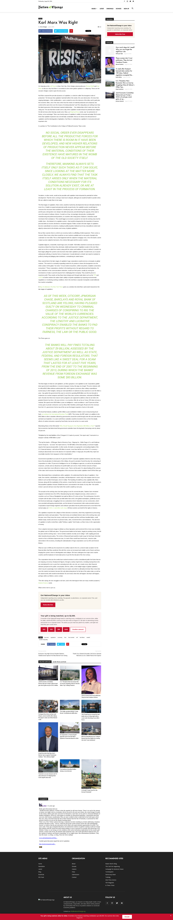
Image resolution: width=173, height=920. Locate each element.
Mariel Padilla (119, 64)
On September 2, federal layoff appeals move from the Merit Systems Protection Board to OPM (69, 736)
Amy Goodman (120, 89)
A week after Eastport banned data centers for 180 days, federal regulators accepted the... (124, 72)
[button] (132, 8)
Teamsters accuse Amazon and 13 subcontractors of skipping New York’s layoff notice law (47, 775)
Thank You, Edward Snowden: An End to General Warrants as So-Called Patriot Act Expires (87, 654)
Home (40, 864)
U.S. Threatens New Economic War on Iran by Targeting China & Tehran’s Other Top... (125, 84)
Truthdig (107, 877)
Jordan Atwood (120, 101)
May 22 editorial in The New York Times (51, 287)
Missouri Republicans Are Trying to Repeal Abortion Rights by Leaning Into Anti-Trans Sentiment (90, 738)
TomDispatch (109, 872)
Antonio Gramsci (43, 583)
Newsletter (41, 866)
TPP (94, 275)
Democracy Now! (110, 874)
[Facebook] (124, 1)
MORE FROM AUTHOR (59, 662)
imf (77, 637)
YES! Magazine (109, 882)
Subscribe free (48, 605)
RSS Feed (41, 877)
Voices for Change (43, 751)
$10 (44, 629)
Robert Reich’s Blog (111, 864)
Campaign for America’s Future (114, 869)
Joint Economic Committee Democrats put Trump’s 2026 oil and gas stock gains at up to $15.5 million (48, 683)
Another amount (78, 629)
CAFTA (40, 277)
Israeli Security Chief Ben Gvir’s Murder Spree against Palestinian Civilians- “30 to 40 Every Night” (47, 755)
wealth (88, 637)
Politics (40, 18)
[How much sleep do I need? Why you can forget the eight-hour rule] (109, 50)
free (65, 637)
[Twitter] (130, 1)
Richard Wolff (90, 86)
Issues (94, 8)
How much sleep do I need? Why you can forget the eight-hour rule (125, 49)
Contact (74, 877)
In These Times (109, 885)
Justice (40, 711)
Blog (39, 872)
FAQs (73, 872)
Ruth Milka (119, 77)
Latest (102, 8)
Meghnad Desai (74, 112)
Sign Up (126, 8)
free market (71, 637)
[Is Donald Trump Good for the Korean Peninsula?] (91, 774)
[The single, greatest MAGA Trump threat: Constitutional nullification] (70, 705)
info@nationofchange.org (77, 911)
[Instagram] (127, 1)
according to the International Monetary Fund (55, 414)
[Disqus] (69, 825)
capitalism (53, 637)
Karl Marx (82, 637)
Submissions (75, 874)
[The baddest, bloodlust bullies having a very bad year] (70, 763)
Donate (118, 8)
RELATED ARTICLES (44, 662)
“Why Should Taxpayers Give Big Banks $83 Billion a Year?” (77, 426)
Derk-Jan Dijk (119, 53)
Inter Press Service (110, 880)
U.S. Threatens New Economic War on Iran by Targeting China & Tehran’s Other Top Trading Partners (70, 683)
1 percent (46, 637)
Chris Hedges (43, 26)
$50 (59, 629)
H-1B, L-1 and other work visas (58, 508)
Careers (74, 869)
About (73, 864)
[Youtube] (133, 1)
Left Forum (52, 86)
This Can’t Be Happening (112, 866)
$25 (51, 629)
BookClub (41, 874)
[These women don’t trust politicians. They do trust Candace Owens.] (91, 680)
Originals (109, 8)
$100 (66, 629)
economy (60, 637)
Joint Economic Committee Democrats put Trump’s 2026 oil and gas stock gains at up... (125, 96)
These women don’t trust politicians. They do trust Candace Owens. (124, 60)
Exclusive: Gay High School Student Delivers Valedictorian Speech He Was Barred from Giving (52, 654)
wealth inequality (43, 639)
